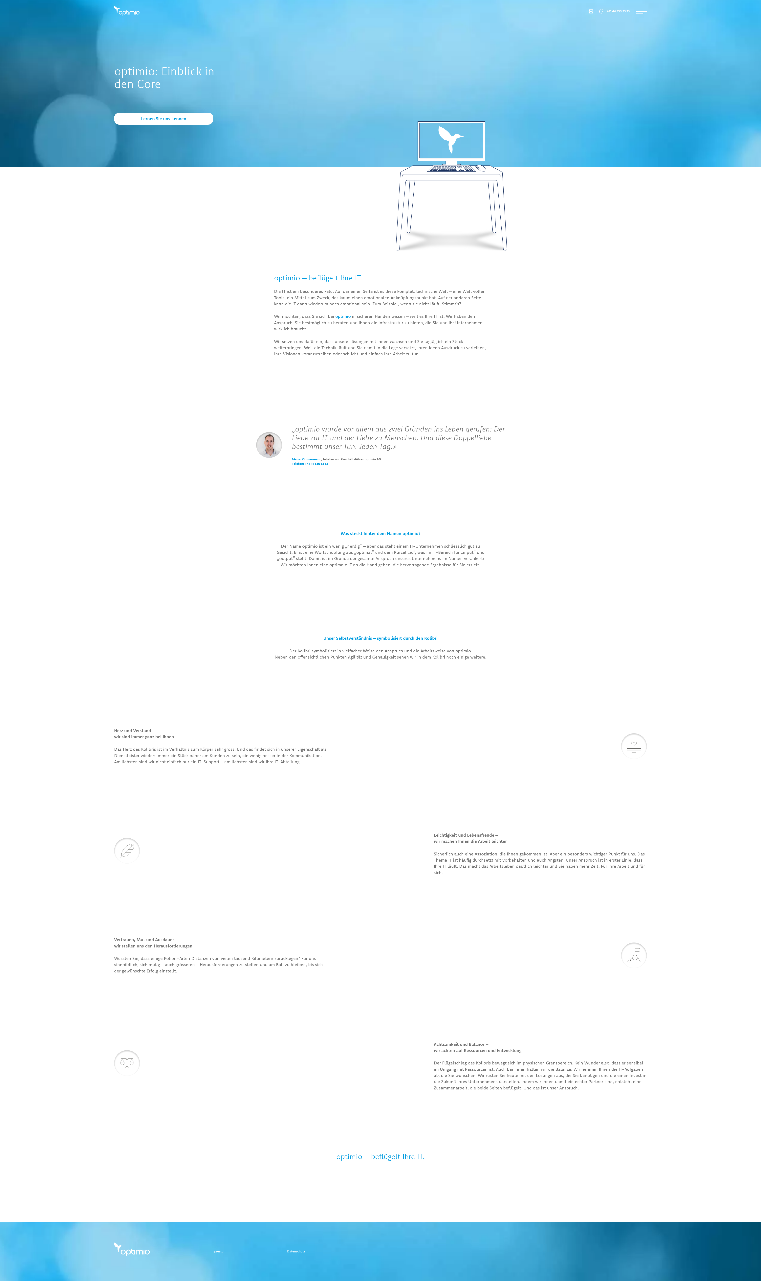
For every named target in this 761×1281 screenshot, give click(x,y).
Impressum (218, 1251)
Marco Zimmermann (306, 459)
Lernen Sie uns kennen (163, 118)
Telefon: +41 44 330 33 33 (310, 464)
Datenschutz (296, 1251)
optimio (343, 316)
